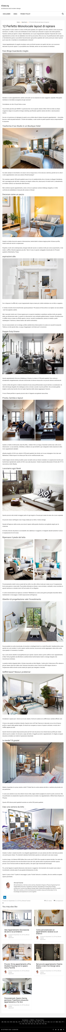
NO (60, 1022)
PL (20, 1024)
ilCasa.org (5, 6)
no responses (59, 900)
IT (46, 1022)
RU (26, 1024)
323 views (49, 900)
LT (54, 1022)
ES (37, 1024)
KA (30, 1022)
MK (57, 1022)
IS (41, 1022)
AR (2, 1022)
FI (21, 1022)
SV (40, 1024)
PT (63, 1022)
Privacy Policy (25, 14)
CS (8, 1022)
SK (32, 1024)
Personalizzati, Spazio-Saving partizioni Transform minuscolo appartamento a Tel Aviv (16, 1000)
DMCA (15, 14)
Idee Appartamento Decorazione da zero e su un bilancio (16, 931)
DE (27, 1022)
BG (5, 1022)
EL (32, 1022)
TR (43, 1024)
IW (35, 1022)
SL (34, 1024)
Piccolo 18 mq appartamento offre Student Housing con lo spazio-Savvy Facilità (17, 966)
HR (11, 1022)
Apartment (11, 937)
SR (29, 1024)
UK (45, 1024)
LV (51, 1022)
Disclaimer (6, 14)
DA (14, 1022)
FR (24, 1022)
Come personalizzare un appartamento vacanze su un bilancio (47, 932)
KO (49, 1022)
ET (19, 1022)
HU (38, 1022)
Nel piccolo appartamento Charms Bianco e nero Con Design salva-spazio (49, 966)
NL (16, 1022)
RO (23, 1024)
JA (43, 1022)
